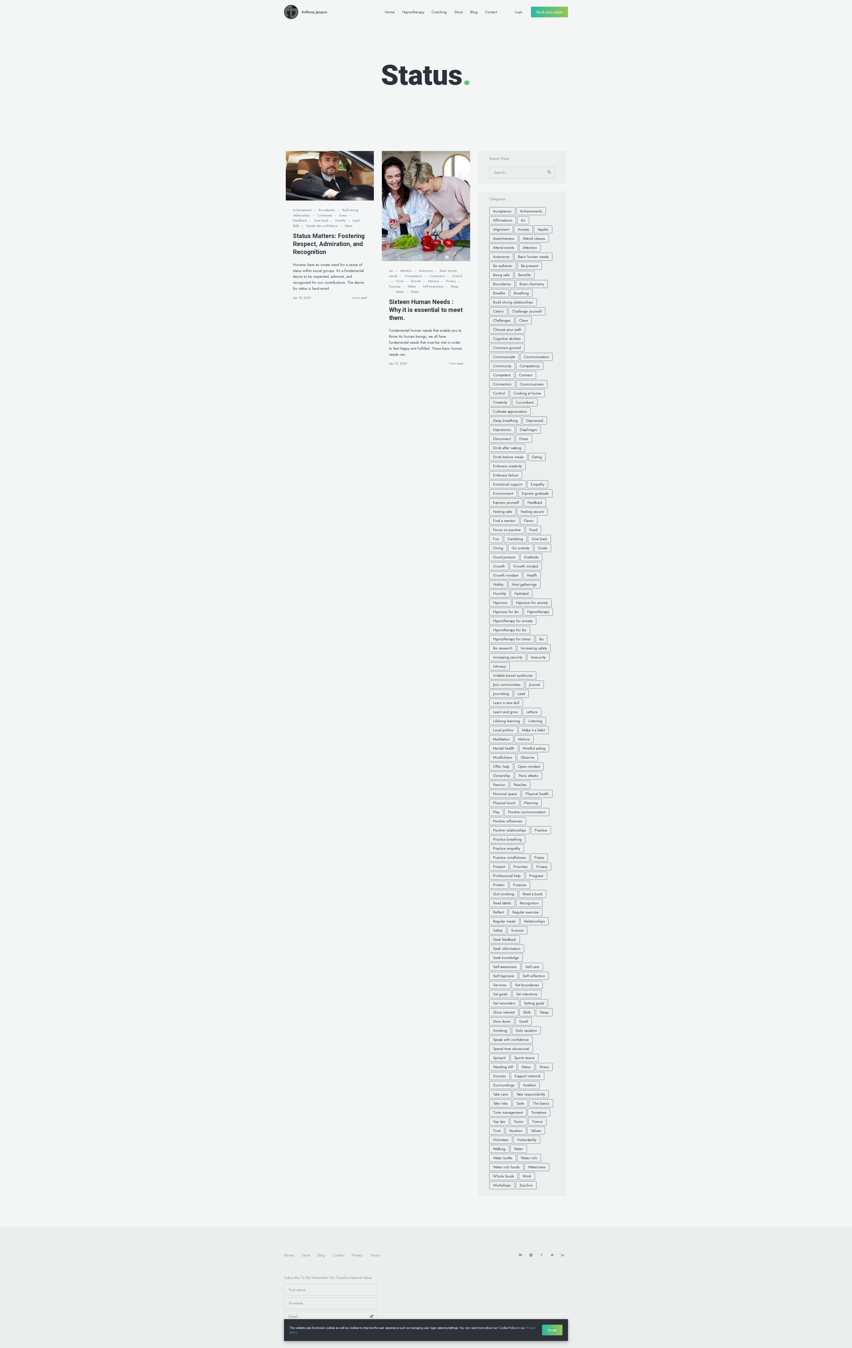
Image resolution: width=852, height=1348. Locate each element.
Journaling (501, 693)
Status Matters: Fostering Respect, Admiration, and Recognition (329, 244)
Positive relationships (509, 830)
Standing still (503, 1067)
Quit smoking (503, 894)
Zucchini (526, 1185)
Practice (540, 830)
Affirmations (502, 220)
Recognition (529, 903)
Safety (412, 286)
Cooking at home (527, 393)
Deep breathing (505, 420)
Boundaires (502, 284)
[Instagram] (531, 1255)
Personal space (505, 793)
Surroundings (504, 1085)
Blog (473, 12)
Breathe (499, 293)
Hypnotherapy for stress (512, 639)
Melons (524, 739)
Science (517, 930)
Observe (527, 757)
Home (390, 12)
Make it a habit (533, 730)
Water (415, 291)
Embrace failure (505, 475)
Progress (536, 875)
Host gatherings (524, 584)
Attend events (503, 247)
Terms (375, 1255)
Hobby (498, 584)
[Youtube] (520, 1255)
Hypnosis (500, 602)
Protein (499, 884)
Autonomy (426, 270)
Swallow (529, 1085)
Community (324, 215)
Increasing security (507, 657)
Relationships (534, 921)
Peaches (520, 784)
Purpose (394, 286)
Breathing (521, 293)
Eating (537, 457)
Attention (406, 270)
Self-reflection (534, 976)
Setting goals (534, 1003)
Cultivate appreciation (510, 411)
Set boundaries (527, 985)
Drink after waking (507, 448)
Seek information (506, 948)
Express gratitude (535, 493)
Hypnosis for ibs (506, 611)
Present (499, 866)
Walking (499, 1148)
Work (527, 1176)
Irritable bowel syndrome (512, 675)
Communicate (504, 356)
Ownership (501, 775)
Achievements (302, 210)
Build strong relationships (513, 302)
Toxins (518, 1121)
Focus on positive (507, 529)
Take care (500, 1094)
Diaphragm (528, 429)
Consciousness (532, 384)
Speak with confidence (322, 225)
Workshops (502, 1185)
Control (457, 276)
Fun (496, 539)
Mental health (503, 748)
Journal (534, 684)
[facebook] (541, 1255)
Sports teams (524, 1057)
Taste (520, 1103)
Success (499, 1076)
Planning (531, 803)
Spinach (499, 1057)
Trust (497, 1130)
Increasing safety (534, 648)
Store (458, 12)
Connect (525, 375)
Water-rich (529, 1158)
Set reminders (504, 1003)
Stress (544, 1067)
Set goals (500, 994)
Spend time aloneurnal (511, 1048)
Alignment (501, 229)
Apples (543, 229)
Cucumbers (525, 402)
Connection (437, 276)
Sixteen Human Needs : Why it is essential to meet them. (426, 310)
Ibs (541, 639)
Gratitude (531, 557)
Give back (321, 220)
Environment (503, 493)
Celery (498, 311)
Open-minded (529, 766)
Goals (542, 548)
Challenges (502, 320)
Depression (502, 429)
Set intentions (527, 994)
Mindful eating (534, 748)
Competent (502, 375)
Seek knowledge (506, 957)
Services (500, 985)
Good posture (504, 557)
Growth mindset (505, 575)
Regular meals (504, 921)
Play (496, 812)
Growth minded (525, 566)
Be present (529, 265)
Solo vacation (526, 1030)
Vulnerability (526, 1139)
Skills (296, 225)
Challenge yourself (527, 311)
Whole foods (503, 1176)
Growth (416, 281)
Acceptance (502, 211)
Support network (527, 1076)
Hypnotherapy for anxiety (512, 620)
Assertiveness (503, 238)
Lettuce (532, 712)
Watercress (537, 1167)
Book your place (549, 12)
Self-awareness (433, 286)
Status (349, 225)
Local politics (503, 730)
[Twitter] (552, 1255)
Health (532, 575)
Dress (343, 215)
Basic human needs (533, 256)
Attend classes (534, 238)
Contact (491, 12)
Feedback (300, 220)
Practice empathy (506, 848)
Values (536, 1130)
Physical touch (504, 803)
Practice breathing (507, 839)
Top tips (499, 1121)
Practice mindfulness (509, 857)
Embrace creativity (507, 466)
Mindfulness (502, 757)
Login (519, 12)
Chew (523, 320)
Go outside (520, 548)
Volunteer (501, 1139)
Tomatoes (538, 1112)
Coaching (439, 12)
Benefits (524, 275)
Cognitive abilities (507, 338)
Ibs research (502, 648)
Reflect (498, 912)
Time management (508, 1112)
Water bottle (502, 1158)
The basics (541, 1103)
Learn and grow (505, 712)
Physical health (537, 793)
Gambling (515, 539)
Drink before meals (508, 457)
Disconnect (502, 438)
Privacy (451, 281)
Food (400, 281)
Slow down (502, 1021)
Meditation (501, 739)
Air (391, 270)
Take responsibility (530, 1094)
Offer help (501, 766)
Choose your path (507, 329)
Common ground (507, 347)
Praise (539, 857)
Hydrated (521, 593)
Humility (340, 220)
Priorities (520, 866)
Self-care (532, 966)
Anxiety (523, 229)
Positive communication (527, 812)
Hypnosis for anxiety (532, 602)
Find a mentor (504, 520)
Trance (537, 1121)
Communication (536, 356)
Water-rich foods (506, 1167)
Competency (413, 276)
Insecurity (538, 657)
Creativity (500, 402)
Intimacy (433, 281)
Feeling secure (532, 511)
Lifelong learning (506, 721)
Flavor (529, 520)
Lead (356, 220)
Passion (499, 784)
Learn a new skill (506, 702)
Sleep (455, 286)
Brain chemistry (531, 284)
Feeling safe (502, 511)
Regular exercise (525, 912)
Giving (498, 548)
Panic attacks (528, 775)
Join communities (507, 684)
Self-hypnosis (503, 976)
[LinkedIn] (562, 1255)
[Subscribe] (371, 1316)
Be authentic (327, 210)
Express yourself (506, 502)
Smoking (500, 1030)
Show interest (504, 1012)
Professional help (507, 875)
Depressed (534, 420)
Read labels (502, 903)
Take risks (500, 1103)
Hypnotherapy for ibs (509, 630)
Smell (523, 1021)
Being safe (501, 275)
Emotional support (507, 484)
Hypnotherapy (413, 12)
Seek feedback (504, 939)
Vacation (515, 1130)
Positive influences (507, 821)
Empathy (537, 484)
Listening (535, 721)
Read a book (532, 894)
